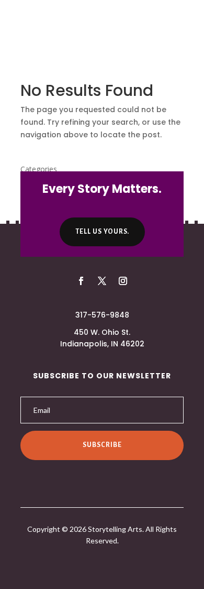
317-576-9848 (102, 315)
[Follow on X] (102, 280)
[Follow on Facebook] (81, 280)
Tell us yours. (102, 231)
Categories (38, 169)
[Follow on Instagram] (123, 280)
